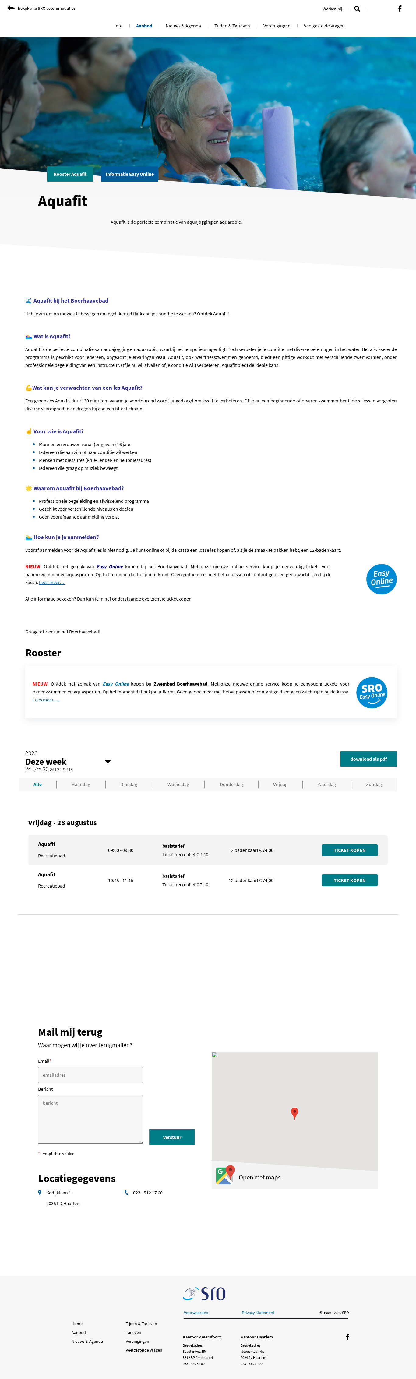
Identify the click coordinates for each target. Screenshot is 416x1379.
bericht (45, 1089)
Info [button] (119, 26)
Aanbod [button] (144, 26)
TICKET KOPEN (350, 850)
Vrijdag (280, 784)
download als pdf (369, 759)
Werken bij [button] (332, 9)
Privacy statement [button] (258, 1312)
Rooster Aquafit (70, 174)
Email (44, 1061)
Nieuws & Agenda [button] (183, 26)
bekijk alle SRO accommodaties (47, 8)
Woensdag (178, 784)
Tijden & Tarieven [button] (232, 26)
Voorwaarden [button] (196, 1312)
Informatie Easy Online (130, 174)
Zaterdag (326, 784)
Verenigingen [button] (277, 26)
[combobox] (68, 761)
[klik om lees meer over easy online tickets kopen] (372, 691)
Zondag (374, 784)
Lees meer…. (52, 582)
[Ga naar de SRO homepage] (204, 1293)
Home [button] (77, 1323)
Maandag (80, 784)
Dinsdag (128, 784)
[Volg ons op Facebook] (399, 9)
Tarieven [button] (133, 1332)
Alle (37, 784)
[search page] (357, 8)
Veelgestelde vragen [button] (324, 26)
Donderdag (231, 784)
